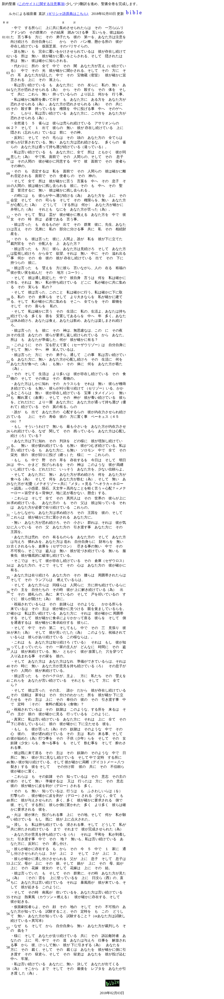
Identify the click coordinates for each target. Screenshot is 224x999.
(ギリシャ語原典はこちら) (67, 14)
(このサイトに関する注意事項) (41, 4)
